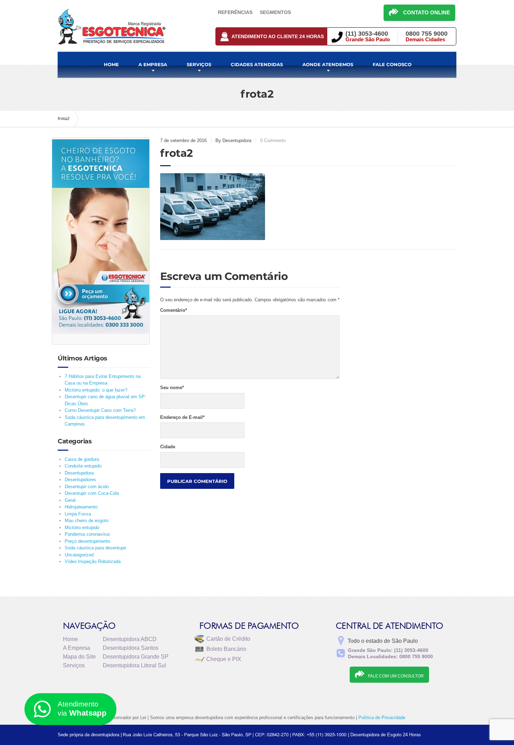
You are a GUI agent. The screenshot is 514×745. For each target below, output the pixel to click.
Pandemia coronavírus (87, 534)
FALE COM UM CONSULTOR (396, 676)
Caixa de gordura (82, 459)
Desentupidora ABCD (130, 639)
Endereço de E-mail (182, 417)
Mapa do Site (79, 657)
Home (70, 639)
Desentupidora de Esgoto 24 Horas (385, 734)
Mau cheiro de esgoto (86, 520)
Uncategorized (79, 554)
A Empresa (76, 648)
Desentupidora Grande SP (136, 657)
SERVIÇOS (199, 64)
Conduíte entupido (83, 466)
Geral (70, 500)
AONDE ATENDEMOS (327, 64)
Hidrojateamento (81, 506)
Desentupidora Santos (130, 648)
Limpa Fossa (78, 513)
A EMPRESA (152, 64)
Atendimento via (82, 708)
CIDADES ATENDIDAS (257, 64)
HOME (111, 64)
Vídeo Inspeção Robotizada (93, 561)
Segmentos (275, 12)
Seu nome (172, 387)
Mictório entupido (82, 527)
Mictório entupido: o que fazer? (96, 390)
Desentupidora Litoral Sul (134, 665)
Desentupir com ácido (87, 486)
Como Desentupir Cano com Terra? (100, 410)
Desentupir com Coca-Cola (92, 493)
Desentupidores (80, 479)
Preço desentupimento (87, 541)
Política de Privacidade (381, 717)
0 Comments (273, 140)
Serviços (74, 665)
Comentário (173, 310)
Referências (235, 12)
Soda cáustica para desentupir (95, 547)
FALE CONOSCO (392, 64)
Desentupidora (79, 473)
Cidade (167, 446)
